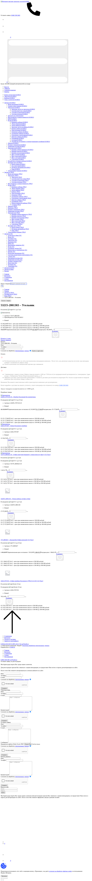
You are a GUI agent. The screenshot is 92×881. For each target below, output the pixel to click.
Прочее (6, 271)
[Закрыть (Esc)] (1, 878)
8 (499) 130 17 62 (16, 644)
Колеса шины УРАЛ (18, 227)
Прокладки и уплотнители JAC (17, 250)
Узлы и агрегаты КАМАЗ (12, 99)
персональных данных (22, 351)
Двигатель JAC (12, 240)
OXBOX (12, 647)
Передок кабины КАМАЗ (19, 136)
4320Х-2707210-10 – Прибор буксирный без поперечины (18, 397)
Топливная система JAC (15, 258)
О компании (8, 277)
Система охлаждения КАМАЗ (21, 112)
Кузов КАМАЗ (12, 120)
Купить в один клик (37, 351)
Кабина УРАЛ (16, 191)
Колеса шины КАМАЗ (18, 164)
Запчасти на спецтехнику (16, 115)
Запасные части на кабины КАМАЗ (22, 127)
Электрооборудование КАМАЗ (17, 170)
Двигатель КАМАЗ (14, 107)
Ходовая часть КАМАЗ (15, 162)
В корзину (55, 331)
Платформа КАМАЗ (18, 138)
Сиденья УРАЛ (16, 204)
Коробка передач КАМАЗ (19, 151)
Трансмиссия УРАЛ (14, 213)
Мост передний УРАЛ (18, 221)
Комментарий (5, 710)
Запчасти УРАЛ (9, 172)
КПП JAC (11, 243)
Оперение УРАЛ (17, 195)
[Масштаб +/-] (7, 878)
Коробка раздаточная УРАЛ (20, 217)
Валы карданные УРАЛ (15, 174)
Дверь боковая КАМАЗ (19, 124)
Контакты (7, 275)
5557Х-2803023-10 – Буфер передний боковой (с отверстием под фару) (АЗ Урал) (25, 454)
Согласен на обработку (15, 351)
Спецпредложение (10, 90)
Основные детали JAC (15, 248)
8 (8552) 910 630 (6, 644)
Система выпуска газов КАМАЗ (21, 111)
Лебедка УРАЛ (12, 206)
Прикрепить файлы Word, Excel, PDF (12, 744)
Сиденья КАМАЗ (17, 140)
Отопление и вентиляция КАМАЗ (22, 135)
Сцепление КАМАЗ (18, 159)
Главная (6, 274)
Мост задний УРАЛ (17, 219)
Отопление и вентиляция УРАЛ (21, 198)
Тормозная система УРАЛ (16, 211)
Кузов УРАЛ (12, 185)
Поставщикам (8, 280)
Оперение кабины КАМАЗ (20, 132)
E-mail (3, 349)
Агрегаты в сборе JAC (15, 235)
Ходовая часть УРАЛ (14, 225)
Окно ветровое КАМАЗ (19, 130)
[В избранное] (55, 335)
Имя (2, 345)
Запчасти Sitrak (9, 269)
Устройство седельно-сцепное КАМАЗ (20, 161)
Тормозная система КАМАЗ (16, 146)
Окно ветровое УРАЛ (18, 193)
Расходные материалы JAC (16, 253)
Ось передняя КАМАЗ (18, 166)
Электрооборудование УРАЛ (17, 232)
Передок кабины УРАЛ (19, 200)
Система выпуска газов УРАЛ (21, 179)
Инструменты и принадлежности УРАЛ (20, 183)
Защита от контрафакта (11, 641)
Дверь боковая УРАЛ (18, 188)
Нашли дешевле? (6, 340)
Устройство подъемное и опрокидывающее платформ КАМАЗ (31, 141)
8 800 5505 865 (63, 385)
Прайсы (6, 92)
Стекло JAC (11, 256)
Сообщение (4, 742)
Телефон (3, 347)
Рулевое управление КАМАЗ (17, 145)
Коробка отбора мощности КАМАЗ (22, 149)
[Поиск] (2, 286)
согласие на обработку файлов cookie (60, 871)
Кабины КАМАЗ (9, 98)
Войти (3, 792)
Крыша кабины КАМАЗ (19, 128)
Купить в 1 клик (6, 338)
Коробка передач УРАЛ (19, 216)
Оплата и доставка (10, 639)
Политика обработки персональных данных (35, 645)
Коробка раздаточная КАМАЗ (21, 153)
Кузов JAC (11, 247)
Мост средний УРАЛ (18, 222)
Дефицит (7, 88)
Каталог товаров (5, 300)
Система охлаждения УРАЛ (20, 180)
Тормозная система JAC (15, 259)
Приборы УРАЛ (13, 208)
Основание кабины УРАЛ (19, 196)
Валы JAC (11, 237)
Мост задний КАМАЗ (18, 154)
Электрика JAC (12, 266)
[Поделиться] (3, 878)
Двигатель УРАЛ (13, 175)
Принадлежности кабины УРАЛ (21, 203)
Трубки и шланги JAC (15, 261)
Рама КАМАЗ (16, 169)
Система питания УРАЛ (19, 182)
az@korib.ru (25, 644)
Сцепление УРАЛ (17, 224)
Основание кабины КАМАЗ (20, 133)
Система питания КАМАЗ (20, 114)
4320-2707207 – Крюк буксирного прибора (14, 426)
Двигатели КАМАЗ (10, 96)
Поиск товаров (5, 283)
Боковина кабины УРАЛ (19, 187)
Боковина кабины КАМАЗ (20, 122)
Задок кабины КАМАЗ (19, 125)
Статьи (6, 279)
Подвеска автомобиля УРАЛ (20, 229)
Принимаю (4, 876)
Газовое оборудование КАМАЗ (17, 106)
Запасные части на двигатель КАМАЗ (23, 109)
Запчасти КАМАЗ (9, 102)
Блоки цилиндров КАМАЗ (12, 95)
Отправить (4, 688)
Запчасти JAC (8, 234)
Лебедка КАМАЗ (13, 143)
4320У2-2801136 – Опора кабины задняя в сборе (15, 499)
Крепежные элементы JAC (16, 245)
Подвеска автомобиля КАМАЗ (21, 167)
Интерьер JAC (12, 242)
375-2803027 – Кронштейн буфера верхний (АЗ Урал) (17, 540)
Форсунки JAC (12, 263)
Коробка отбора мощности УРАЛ (22, 214)
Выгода (6, 87)
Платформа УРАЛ (17, 201)
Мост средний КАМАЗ (19, 158)
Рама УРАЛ (15, 230)
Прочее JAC (11, 251)
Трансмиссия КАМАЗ (14, 148)
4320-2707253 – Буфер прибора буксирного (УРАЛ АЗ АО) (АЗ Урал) (22, 581)
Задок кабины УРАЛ (18, 190)
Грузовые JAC (12, 238)
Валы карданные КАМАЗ (16, 104)
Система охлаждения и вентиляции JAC (20, 255)
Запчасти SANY (9, 268)
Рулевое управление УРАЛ (16, 209)
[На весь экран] (5, 878)
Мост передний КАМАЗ (19, 156)
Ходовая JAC (12, 264)
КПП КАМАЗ (12, 119)
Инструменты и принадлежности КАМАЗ (21, 117)
